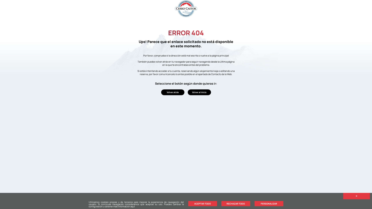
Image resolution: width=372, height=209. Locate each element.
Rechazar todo (236, 203)
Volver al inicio (199, 92)
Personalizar (269, 203)
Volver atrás (173, 92)
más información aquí (124, 206)
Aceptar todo (202, 203)
